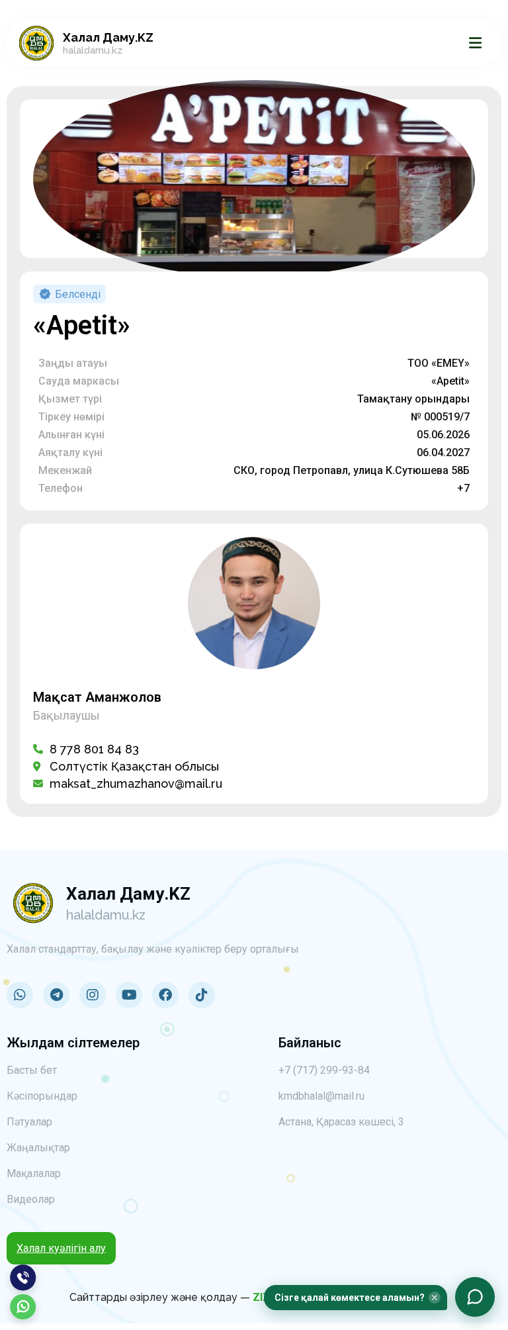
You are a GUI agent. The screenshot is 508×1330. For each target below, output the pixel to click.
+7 (463, 488)
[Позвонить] (23, 1277)
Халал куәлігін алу (61, 1248)
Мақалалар (34, 1173)
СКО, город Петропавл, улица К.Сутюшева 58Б (351, 470)
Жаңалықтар (38, 1147)
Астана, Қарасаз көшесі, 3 (341, 1122)
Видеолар (31, 1199)
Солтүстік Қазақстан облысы (134, 766)
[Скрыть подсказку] (435, 1298)
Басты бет (32, 1070)
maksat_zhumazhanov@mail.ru (136, 783)
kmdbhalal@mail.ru (321, 1096)
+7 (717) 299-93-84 (324, 1070)
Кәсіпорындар (42, 1096)
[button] (355, 1297)
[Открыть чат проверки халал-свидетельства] (475, 1297)
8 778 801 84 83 (94, 749)
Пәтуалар (29, 1122)
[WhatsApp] (23, 1307)
